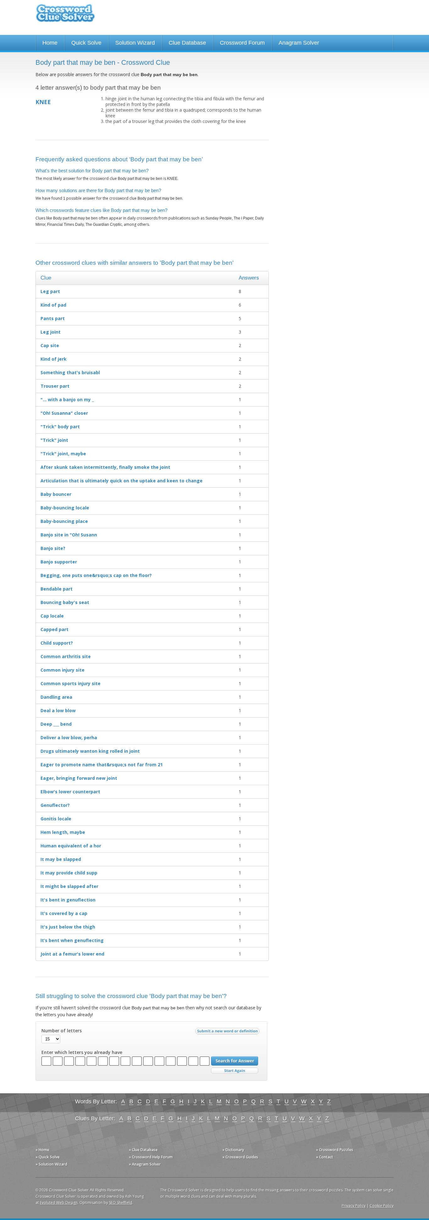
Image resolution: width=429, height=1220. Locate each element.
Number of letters (61, 1031)
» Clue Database (143, 1149)
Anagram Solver (299, 43)
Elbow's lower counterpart (70, 792)
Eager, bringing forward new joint (79, 778)
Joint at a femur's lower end (72, 954)
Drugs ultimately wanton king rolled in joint (90, 751)
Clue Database (187, 43)
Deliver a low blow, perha (69, 737)
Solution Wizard (135, 43)
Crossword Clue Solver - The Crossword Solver (65, 16)
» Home (42, 1149)
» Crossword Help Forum (151, 1157)
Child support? (57, 643)
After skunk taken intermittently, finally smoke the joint (105, 467)
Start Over (234, 1071)
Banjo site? (53, 548)
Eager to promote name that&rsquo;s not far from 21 (102, 765)
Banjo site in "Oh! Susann (69, 535)
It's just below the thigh (68, 927)
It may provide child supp (69, 873)
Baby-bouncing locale (65, 508)
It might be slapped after (69, 886)
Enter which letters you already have (81, 1052)
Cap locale (52, 616)
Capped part (54, 629)
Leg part (50, 291)
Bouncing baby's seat (65, 602)
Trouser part (55, 386)
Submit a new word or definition (228, 1032)
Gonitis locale (56, 819)
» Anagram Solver (145, 1164)
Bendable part (57, 589)
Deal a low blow (58, 710)
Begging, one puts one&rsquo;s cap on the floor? (96, 575)
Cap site (50, 345)
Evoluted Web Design (59, 1202)
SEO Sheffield (120, 1202)
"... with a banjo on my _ (67, 399)
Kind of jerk (54, 359)
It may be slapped (61, 859)
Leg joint (51, 332)
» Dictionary (233, 1149)
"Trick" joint (54, 440)
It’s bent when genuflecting (72, 940)
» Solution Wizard (51, 1164)
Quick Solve (86, 43)
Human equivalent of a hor (71, 846)
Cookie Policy (382, 1205)
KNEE (43, 102)
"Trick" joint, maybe (63, 454)
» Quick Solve (47, 1157)
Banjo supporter (59, 562)
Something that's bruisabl (70, 372)
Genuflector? (55, 805)
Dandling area (56, 697)
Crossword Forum (242, 43)
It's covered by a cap (64, 913)
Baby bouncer (56, 494)
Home (49, 43)
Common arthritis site (66, 656)
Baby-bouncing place (64, 521)
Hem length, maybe (63, 832)
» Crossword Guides (240, 1157)
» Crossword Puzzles (334, 1149)
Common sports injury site (70, 683)
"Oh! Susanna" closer (64, 413)
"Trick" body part (60, 427)
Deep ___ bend (56, 724)
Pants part (53, 318)
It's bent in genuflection (68, 900)
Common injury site (62, 670)
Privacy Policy (354, 1205)
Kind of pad (53, 305)
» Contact (324, 1157)
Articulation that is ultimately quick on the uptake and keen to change (122, 481)
